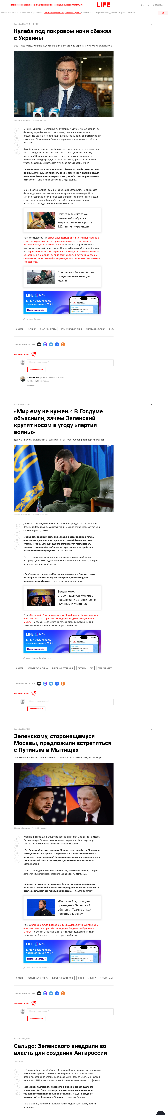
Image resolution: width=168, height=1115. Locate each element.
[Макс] (45, 344)
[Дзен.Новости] (39, 344)
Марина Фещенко (32, 658)
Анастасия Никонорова (34, 319)
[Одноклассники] (62, 344)
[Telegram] (50, 344)
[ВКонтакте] (56, 344)
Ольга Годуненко (45, 658)
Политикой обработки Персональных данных (62, 13)
